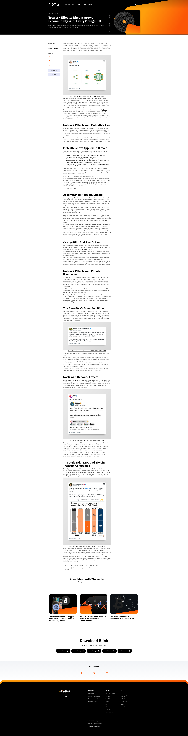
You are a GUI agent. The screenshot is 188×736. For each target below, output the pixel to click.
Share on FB (54, 70)
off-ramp (104, 110)
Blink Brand (91, 693)
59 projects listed (83, 277)
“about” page (76, 281)
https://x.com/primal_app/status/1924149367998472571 (87, 440)
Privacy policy (99, 723)
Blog (84, 4)
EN (135, 4)
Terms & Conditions (90, 723)
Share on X (54, 74)
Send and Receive (110, 693)
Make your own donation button (87, 582)
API (106, 704)
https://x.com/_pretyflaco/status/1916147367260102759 (87, 96)
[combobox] (136, 4)
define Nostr (72, 380)
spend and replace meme (92, 98)
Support (90, 4)
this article (84, 249)
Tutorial (108, 698)
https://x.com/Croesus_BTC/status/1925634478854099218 (87, 546)
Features (108, 696)
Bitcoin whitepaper (93, 701)
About (107, 701)
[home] (53, 4)
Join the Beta (109, 712)
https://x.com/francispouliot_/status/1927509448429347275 (87, 351)
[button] (67, 4)
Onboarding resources (94, 696)
